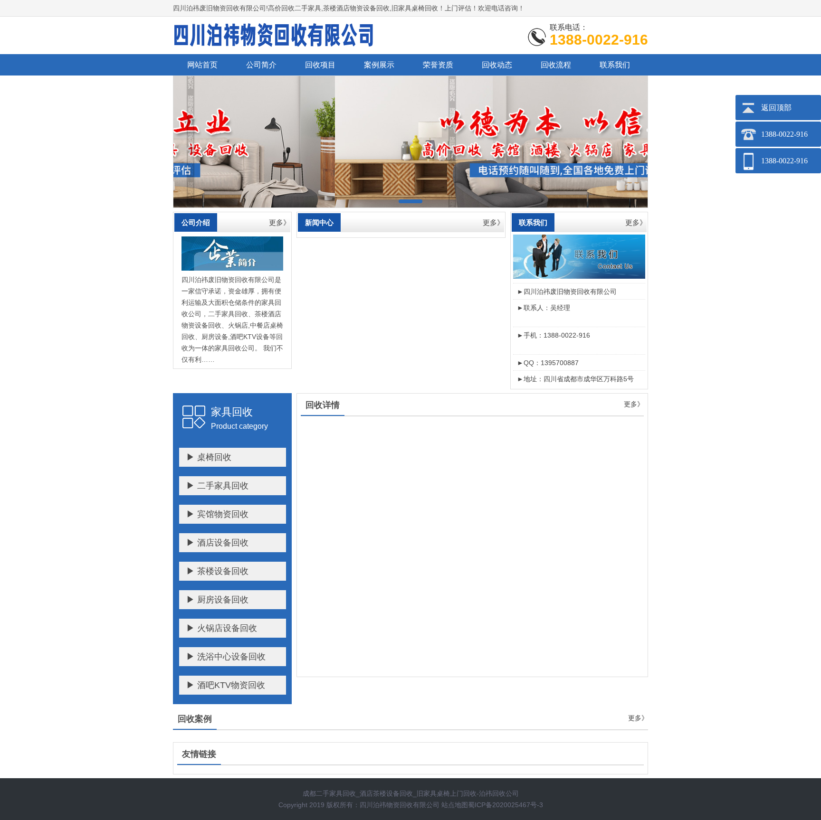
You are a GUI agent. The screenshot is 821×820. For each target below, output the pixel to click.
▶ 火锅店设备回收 (221, 628)
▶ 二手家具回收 (217, 485)
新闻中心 (319, 222)
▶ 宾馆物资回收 (217, 514)
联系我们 (615, 65)
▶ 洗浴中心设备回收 (226, 656)
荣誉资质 (438, 65)
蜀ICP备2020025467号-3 (505, 805)
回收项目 (320, 65)
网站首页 (202, 65)
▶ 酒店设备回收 (217, 542)
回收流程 (556, 65)
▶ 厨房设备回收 (217, 599)
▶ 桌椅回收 (208, 457)
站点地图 (454, 805)
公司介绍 (195, 222)
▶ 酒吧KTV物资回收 (225, 685)
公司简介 (261, 65)
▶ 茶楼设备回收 (217, 571)
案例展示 (379, 65)
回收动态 (497, 65)
